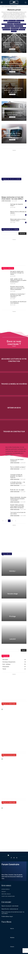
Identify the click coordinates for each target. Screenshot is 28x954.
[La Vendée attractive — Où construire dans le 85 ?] (5, 485)
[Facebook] (11, 858)
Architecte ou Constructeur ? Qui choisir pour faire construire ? (17, 295)
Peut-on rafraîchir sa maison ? (18, 467)
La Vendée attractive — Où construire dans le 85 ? (17, 482)
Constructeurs (7, 6)
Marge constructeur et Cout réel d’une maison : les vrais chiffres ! (12, 198)
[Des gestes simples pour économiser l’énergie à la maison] (5, 274)
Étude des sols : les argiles (17, 490)
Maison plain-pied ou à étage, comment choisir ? (18, 219)
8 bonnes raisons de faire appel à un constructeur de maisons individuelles (17, 288)
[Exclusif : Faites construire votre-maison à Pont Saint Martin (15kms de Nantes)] (5, 507)
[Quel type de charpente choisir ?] (5, 206)
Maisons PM (22, 27)
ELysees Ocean (12, 20)
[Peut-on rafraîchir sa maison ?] (5, 469)
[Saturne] (5, 928)
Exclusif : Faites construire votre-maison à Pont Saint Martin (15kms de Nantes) (17, 506)
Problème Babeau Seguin (7, 916)
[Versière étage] (14, 588)
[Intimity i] (14, 566)
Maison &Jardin (20, 20)
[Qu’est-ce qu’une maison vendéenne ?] (5, 462)
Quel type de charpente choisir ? (16, 204)
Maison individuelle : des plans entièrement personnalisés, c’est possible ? (18, 499)
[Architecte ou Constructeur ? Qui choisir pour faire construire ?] (5, 296)
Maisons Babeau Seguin (7, 24)
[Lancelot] (14, 634)
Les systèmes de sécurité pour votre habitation (18, 302)
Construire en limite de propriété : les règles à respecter (16, 476)
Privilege (12, 616)
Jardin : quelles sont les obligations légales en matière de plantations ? (18, 280)
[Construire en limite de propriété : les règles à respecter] (5, 477)
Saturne (12, 928)
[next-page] (15, 521)
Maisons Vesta (6, 29)
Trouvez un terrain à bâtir (8, 703)
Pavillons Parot (14, 29)
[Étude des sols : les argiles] (5, 492)
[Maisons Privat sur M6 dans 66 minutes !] (5, 214)
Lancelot (12, 639)
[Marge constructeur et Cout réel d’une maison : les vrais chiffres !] (14, 188)
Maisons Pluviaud (15, 27)
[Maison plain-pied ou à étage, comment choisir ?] (5, 222)
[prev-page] (3, 521)
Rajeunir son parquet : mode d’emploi (10, 906)
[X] (17, 858)
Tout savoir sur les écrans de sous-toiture (17, 513)
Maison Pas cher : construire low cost (10, 909)
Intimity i (12, 571)
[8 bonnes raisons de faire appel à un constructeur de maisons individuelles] (5, 289)
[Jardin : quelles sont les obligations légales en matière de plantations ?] (5, 281)
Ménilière (12, 938)
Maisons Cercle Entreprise (19, 24)
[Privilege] (14, 611)
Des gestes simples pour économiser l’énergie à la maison (17, 273)
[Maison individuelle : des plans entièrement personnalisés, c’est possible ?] (5, 500)
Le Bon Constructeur (6, 200)
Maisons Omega (5, 27)
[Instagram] (14, 858)
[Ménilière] (5, 937)
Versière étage (12, 594)
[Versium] (5, 946)
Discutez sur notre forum (8, 755)
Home (3, 6)
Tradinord (14, 31)
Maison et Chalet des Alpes (14, 22)
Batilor (5, 20)
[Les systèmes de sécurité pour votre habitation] (5, 304)
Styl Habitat (21, 29)
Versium (12, 947)
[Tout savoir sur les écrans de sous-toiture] (5, 515)
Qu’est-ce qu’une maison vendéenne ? (16, 460)
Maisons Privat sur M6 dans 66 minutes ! (18, 212)
